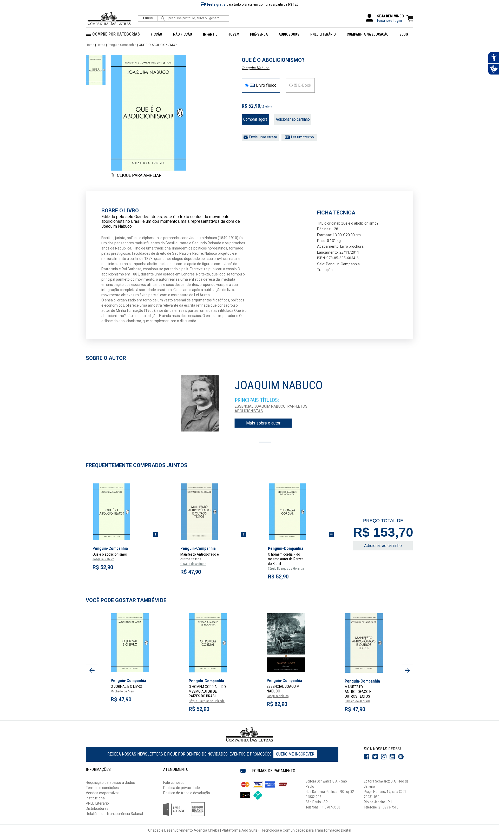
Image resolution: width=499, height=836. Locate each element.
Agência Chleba (206, 830)
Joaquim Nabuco (256, 68)
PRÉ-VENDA (259, 34)
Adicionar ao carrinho (293, 119)
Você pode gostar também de (126, 600)
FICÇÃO (156, 34)
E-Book (304, 85)
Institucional (96, 798)
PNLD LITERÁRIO (323, 34)
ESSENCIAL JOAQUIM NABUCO (260, 406)
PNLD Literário (97, 803)
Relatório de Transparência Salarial (114, 814)
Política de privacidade (181, 788)
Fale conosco (174, 782)
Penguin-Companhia (122, 45)
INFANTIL (210, 34)
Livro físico (266, 85)
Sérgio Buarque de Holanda (286, 568)
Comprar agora (255, 119)
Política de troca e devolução (186, 793)
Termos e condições (102, 788)
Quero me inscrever (295, 754)
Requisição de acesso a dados (110, 782)
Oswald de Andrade (193, 564)
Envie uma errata (263, 137)
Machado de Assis (123, 691)
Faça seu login (389, 20)
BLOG (403, 34)
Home (90, 45)
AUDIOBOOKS (289, 34)
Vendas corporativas (103, 793)
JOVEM (233, 34)
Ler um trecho (302, 137)
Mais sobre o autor (263, 423)
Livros (101, 45)
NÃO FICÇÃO (182, 34)
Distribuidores (97, 808)
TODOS (148, 18)
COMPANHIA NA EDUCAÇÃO (368, 34)
